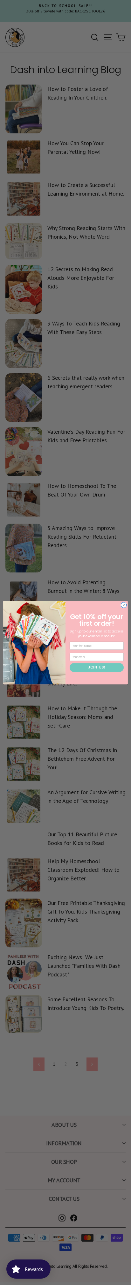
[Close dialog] (124, 605)
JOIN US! (96, 667)
